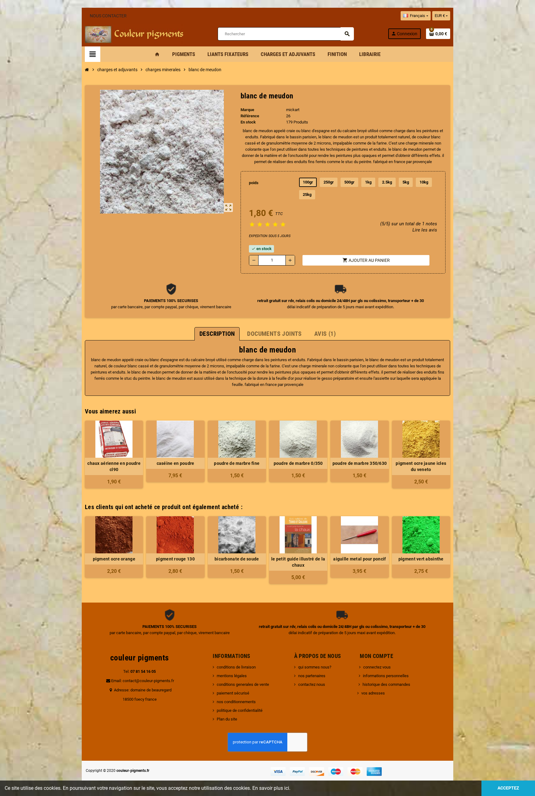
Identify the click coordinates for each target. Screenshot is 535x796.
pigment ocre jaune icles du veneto (421, 466)
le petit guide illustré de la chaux (298, 562)
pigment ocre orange (114, 558)
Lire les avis (424, 230)
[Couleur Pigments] (134, 33)
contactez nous (311, 684)
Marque (247, 109)
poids (254, 182)
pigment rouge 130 (175, 558)
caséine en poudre (175, 463)
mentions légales (232, 675)
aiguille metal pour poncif (359, 558)
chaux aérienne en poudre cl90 (114, 466)
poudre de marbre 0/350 (298, 463)
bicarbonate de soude (237, 558)
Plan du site (227, 719)
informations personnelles (386, 675)
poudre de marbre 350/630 (360, 463)
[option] (114, 550)
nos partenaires (311, 675)
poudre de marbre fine (236, 463)
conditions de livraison (236, 667)
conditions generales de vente (243, 684)
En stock (248, 122)
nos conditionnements (236, 701)
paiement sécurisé (233, 693)
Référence (250, 116)
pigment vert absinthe (421, 558)
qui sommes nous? (314, 667)
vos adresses (373, 693)
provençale (422, 161)
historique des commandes (386, 684)
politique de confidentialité (240, 710)
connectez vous (377, 667)
